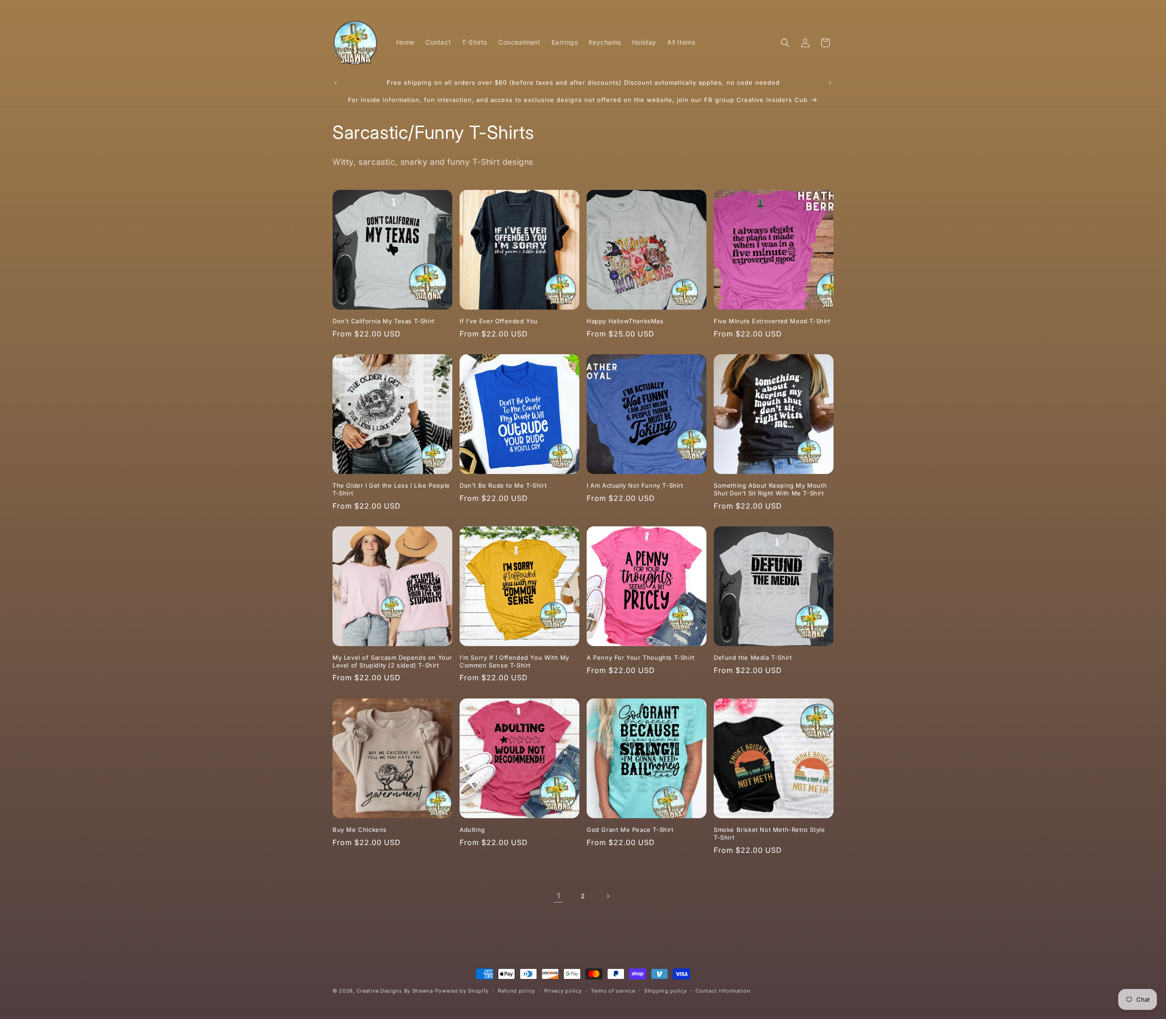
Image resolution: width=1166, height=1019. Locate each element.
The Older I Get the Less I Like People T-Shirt (391, 489)
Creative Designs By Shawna (395, 991)
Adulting (472, 829)
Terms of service (613, 990)
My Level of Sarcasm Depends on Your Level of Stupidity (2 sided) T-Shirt (392, 661)
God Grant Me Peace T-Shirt (630, 829)
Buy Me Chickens (359, 829)
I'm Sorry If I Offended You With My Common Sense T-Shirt (514, 661)
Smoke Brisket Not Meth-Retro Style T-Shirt (769, 833)
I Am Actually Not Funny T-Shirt (635, 485)
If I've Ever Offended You (499, 321)
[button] (785, 43)
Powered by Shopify (462, 991)
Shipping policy (665, 990)
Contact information (723, 990)
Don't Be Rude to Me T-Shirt (503, 485)
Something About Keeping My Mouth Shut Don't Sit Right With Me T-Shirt (770, 489)
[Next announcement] (830, 83)
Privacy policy (563, 990)
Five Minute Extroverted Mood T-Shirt (772, 321)
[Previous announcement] (336, 83)
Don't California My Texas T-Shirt (383, 321)
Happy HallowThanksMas (625, 321)
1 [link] (558, 895)
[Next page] (608, 896)
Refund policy (516, 990)
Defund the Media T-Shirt (753, 657)
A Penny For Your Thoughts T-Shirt (641, 657)
